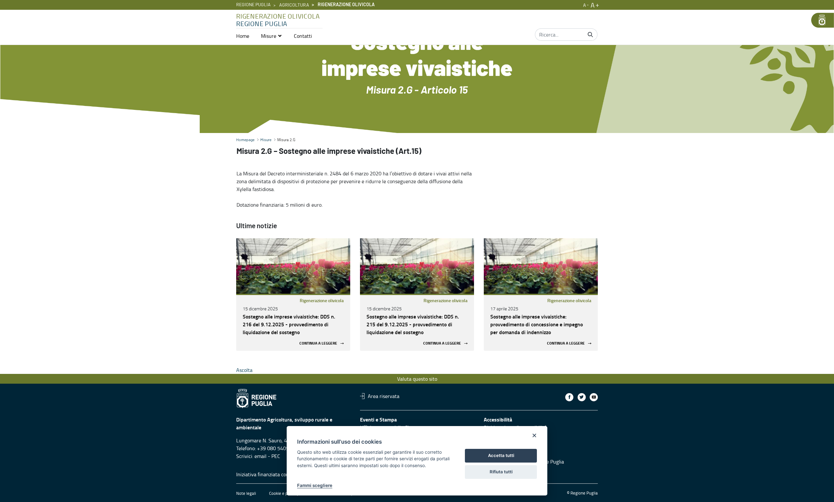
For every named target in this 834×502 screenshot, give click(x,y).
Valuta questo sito (417, 378)
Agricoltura (294, 5)
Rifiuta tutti (501, 471)
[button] (271, 36)
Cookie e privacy (283, 493)
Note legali (246, 493)
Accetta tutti (501, 455)
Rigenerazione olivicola (322, 300)
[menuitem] (242, 36)
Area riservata (383, 396)
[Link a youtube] (594, 397)
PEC (275, 456)
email (260, 456)
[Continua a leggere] (293, 266)
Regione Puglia (253, 5)
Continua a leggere (318, 343)
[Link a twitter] (582, 397)
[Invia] (590, 34)
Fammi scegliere (314, 485)
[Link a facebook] (569, 397)
